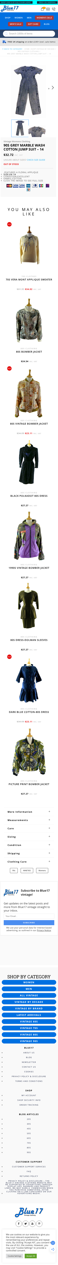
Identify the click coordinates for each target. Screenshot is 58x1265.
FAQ (29, 1171)
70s (29, 1143)
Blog (47, 24)
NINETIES (27, 870)
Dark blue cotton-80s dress (29, 712)
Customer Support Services (29, 1166)
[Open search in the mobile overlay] (29, 34)
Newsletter (29, 1062)
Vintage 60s (29, 1021)
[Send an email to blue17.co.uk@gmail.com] (48, 9)
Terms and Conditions (29, 1081)
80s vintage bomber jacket (29, 423)
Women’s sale (44, 17)
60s (29, 1138)
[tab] (29, 812)
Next (53, 90)
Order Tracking (29, 1105)
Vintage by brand (29, 1008)
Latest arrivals (29, 1015)
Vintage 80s (29, 1034)
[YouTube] (32, 1224)
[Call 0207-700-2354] (54, 9)
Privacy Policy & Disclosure (29, 1076)
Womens (42, 870)
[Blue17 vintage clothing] (10, 8)
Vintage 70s (29, 1028)
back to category (13, 49)
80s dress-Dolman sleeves (29, 640)
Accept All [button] (30, 1256)
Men (29, 17)
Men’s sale (16, 24)
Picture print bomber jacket (29, 784)
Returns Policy (29, 1176)
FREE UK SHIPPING (47, 2)
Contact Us (29, 1067)
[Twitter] (25, 1224)
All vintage (29, 995)
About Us (29, 1052)
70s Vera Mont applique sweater (29, 279)
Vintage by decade (29, 1002)
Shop (8, 17)
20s (29, 1119)
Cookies (29, 1071)
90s (13, 870)
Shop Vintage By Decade (43, 49)
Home (27, 49)
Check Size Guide (36, 159)
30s (29, 1124)
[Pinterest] (39, 1224)
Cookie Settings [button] (14, 1256)
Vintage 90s (29, 1041)
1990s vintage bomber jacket (29, 567)
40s (29, 1128)
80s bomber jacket (29, 351)
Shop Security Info (29, 1100)
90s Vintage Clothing (28, 51)
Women (19, 17)
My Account (29, 1095)
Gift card (33, 24)
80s (29, 1147)
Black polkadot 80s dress (29, 495)
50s (29, 1133)
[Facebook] (19, 1224)
